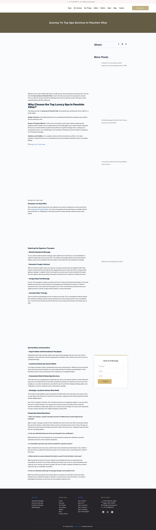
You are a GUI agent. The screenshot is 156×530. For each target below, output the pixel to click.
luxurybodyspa (77, 526)
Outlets (103, 8)
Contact (121, 8)
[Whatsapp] (108, 512)
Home (70, 8)
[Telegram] (112, 512)
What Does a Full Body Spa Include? (112, 261)
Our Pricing (87, 8)
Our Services (78, 8)
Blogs (115, 8)
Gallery (96, 8)
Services (34, 497)
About (109, 8)
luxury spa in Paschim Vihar (39, 209)
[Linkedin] (103, 512)
